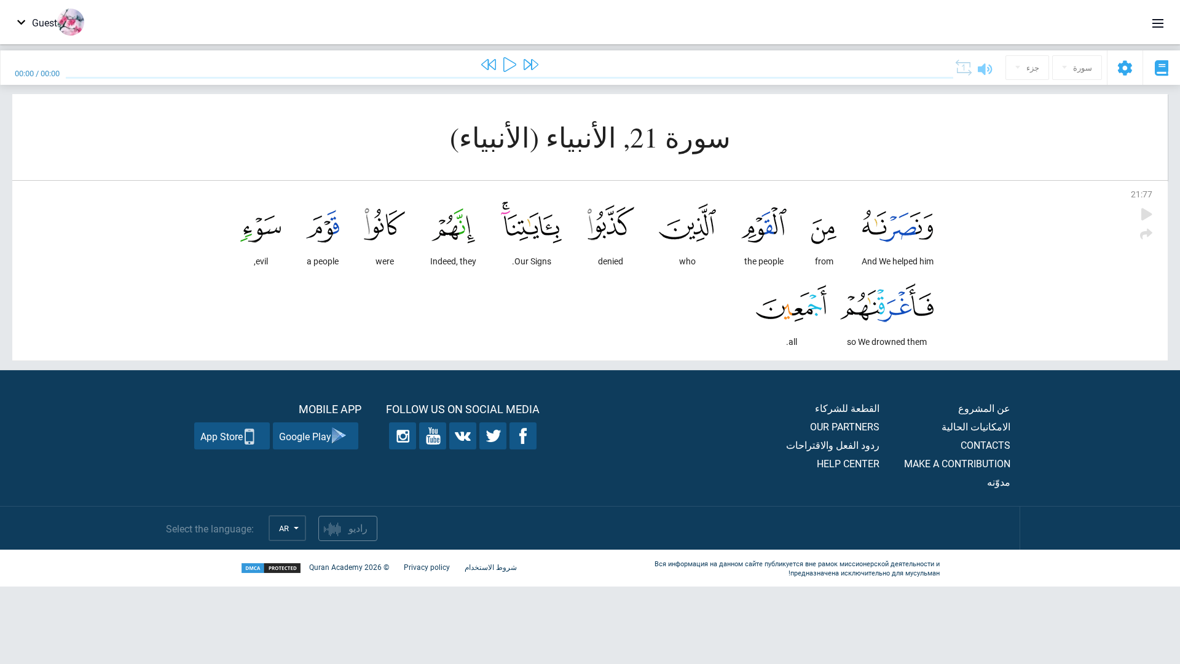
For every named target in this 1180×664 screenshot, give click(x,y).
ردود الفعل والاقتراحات (832, 444)
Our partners (844, 426)
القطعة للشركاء (847, 407)
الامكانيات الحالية (976, 426)
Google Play (305, 436)
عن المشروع (984, 407)
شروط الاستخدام (491, 567)
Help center (848, 463)
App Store (221, 436)
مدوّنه (998, 481)
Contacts (985, 444)
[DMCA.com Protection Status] (271, 568)
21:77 (1141, 194)
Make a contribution (957, 463)
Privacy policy (427, 567)
